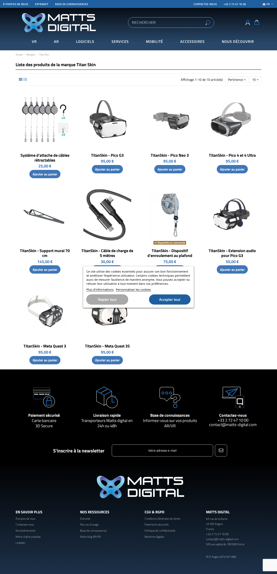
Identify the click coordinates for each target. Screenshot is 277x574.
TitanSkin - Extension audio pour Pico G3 (232, 253)
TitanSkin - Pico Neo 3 (170, 155)
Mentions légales (154, 536)
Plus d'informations (100, 289)
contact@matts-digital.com (233, 424)
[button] (237, 41)
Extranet (41, 4)
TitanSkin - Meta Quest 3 (45, 346)
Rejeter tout (107, 299)
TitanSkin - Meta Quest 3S (107, 346)
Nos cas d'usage (89, 524)
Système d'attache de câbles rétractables (44, 157)
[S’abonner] (221, 450)
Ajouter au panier (45, 174)
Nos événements (25, 530)
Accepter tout (169, 299)
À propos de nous (15, 4)
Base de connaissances (71, 4)
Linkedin (20, 543)
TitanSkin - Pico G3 (107, 155)
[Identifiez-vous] (247, 22)
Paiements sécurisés (157, 524)
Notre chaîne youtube (28, 536)
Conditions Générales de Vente (162, 518)
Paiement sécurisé (44, 415)
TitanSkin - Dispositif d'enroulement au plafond (169, 253)
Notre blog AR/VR (90, 536)
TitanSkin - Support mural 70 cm (45, 253)
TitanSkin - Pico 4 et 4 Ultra (232, 155)
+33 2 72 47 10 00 (235, 4)
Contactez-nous (233, 415)
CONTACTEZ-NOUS (205, 4)
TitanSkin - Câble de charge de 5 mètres (107, 253)
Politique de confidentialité (160, 530)
